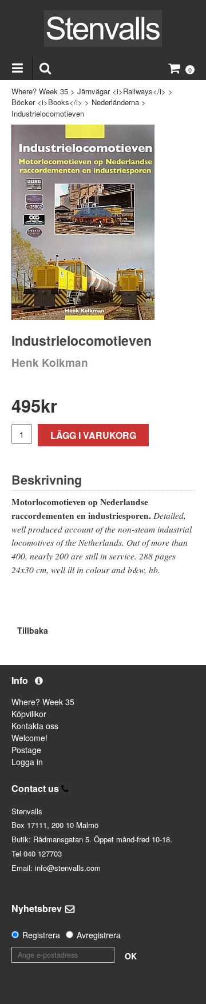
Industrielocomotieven (47, 113)
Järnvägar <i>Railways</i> (121, 91)
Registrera (41, 935)
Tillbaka (32, 630)
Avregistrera (99, 935)
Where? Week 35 (39, 91)
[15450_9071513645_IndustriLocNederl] (82, 222)
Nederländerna (115, 102)
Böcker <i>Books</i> (46, 102)
